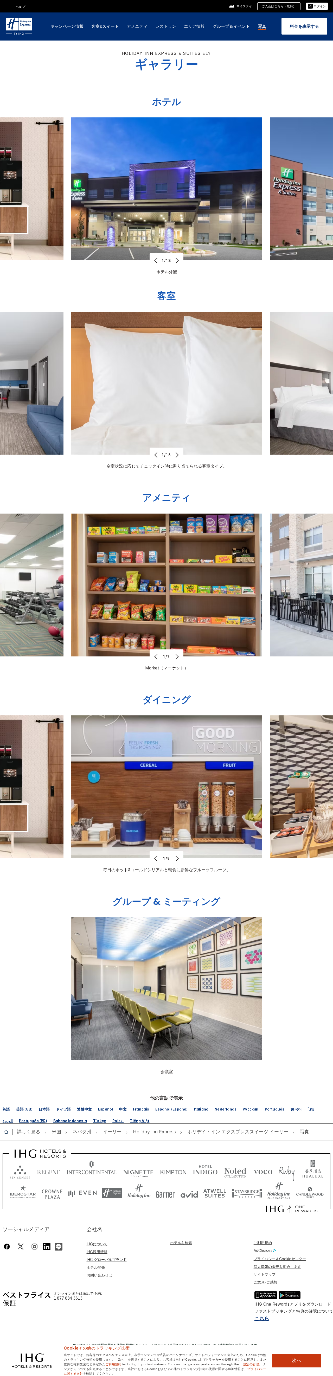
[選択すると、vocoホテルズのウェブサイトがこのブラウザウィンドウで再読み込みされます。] (263, 1171)
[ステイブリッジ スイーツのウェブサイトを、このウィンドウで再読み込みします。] (247, 1193)
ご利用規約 (263, 1242)
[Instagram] (34, 1246)
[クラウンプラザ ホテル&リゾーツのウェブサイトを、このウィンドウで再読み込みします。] (52, 1193)
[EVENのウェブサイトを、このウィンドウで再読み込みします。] (82, 1193)
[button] (317, 6)
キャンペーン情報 (67, 26)
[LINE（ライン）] (58, 1245)
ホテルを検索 (181, 1242)
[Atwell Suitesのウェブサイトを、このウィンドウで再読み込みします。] (214, 1193)
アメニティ (137, 26)
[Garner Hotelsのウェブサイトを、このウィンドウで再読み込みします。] (165, 1193)
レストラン (165, 26)
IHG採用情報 (97, 1251)
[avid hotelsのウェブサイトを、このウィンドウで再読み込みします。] (189, 1193)
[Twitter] (21, 1246)
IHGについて (97, 1244)
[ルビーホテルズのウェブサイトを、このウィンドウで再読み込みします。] (286, 1171)
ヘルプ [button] (20, 7)
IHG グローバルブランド (107, 1259)
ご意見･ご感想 (265, 1282)
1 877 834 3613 (68, 1298)
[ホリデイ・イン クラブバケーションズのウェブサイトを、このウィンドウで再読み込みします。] (279, 1193)
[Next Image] (176, 260)
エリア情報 (194, 26)
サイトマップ (265, 1274)
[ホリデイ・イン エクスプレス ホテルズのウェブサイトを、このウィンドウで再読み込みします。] (112, 1193)
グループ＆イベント (231, 26)
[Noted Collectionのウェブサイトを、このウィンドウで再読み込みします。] (235, 1171)
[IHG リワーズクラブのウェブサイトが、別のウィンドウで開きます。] (291, 1209)
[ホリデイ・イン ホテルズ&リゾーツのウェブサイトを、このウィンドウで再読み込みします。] (139, 1193)
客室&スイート (105, 26)
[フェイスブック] (8, 1246)
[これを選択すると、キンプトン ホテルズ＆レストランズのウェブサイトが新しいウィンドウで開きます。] (173, 1171)
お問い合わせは (99, 1275)
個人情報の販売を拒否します (277, 1266)
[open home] (8, 1132)
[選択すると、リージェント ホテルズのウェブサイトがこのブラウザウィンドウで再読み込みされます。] (48, 1171)
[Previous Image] (156, 260)
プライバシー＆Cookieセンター (280, 1259)
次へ (296, 1360)
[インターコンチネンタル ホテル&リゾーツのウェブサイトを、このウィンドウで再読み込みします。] (92, 1171)
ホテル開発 (96, 1267)
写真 (262, 26)
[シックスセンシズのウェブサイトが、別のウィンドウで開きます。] (20, 1171)
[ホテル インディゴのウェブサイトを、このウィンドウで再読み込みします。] (205, 1171)
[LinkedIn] (47, 1245)
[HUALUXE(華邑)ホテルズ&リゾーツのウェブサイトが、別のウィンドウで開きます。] (313, 1171)
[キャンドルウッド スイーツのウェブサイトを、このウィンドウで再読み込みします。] (310, 1193)
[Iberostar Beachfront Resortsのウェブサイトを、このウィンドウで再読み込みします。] (23, 1193)
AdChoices (263, 1250)
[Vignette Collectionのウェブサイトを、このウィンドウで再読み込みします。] (138, 1171)
